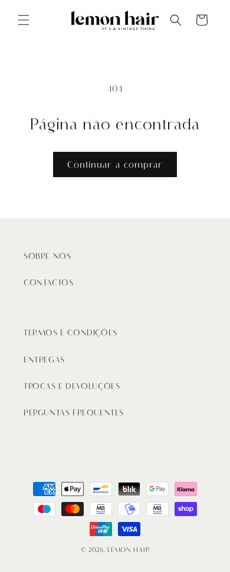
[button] (24, 20)
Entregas (44, 360)
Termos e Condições (70, 333)
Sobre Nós (47, 256)
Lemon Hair (128, 550)
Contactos (48, 283)
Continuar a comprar (115, 164)
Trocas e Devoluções (72, 386)
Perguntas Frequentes (74, 413)
